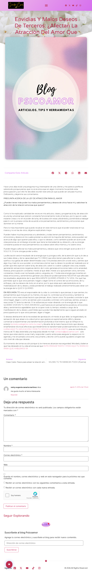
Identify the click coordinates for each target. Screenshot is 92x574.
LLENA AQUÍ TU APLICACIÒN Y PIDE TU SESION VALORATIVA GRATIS (36, 329)
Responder (14, 395)
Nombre (8, 446)
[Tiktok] (77, 5)
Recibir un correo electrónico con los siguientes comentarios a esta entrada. (40, 483)
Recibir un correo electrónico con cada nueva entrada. (30, 487)
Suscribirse (12, 550)
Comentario (10, 415)
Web (6, 465)
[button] (46, 5)
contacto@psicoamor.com (67, 332)
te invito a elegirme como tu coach (26, 324)
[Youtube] (73, 5)
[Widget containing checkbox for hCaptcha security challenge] (22, 495)
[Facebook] (66, 5)
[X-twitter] (69, 5)
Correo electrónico (13, 455)
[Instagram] (80, 5)
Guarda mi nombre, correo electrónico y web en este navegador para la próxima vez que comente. (44, 477)
